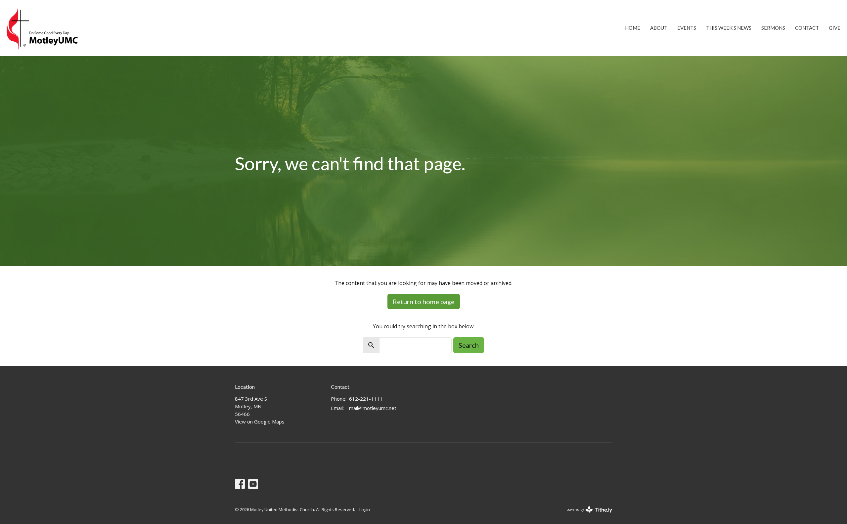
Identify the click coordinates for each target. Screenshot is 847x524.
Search (469, 345)
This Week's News (728, 28)
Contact (807, 28)
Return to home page (424, 301)
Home (632, 28)
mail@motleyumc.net (372, 408)
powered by (585, 515)
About (658, 28)
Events (686, 28)
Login (364, 509)
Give (834, 28)
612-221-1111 (366, 398)
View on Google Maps (260, 421)
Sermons (773, 28)
